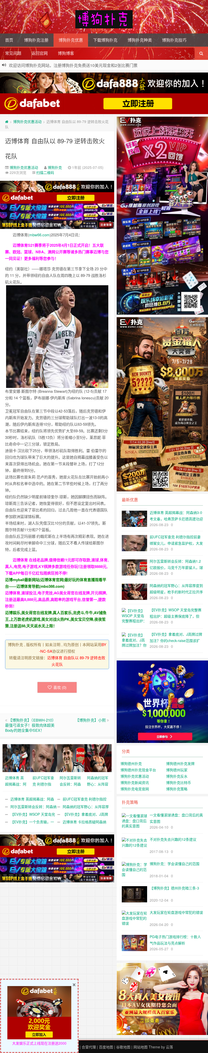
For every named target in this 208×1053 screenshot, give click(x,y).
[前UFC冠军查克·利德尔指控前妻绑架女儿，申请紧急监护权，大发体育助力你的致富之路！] (43, 757)
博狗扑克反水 (176, 776)
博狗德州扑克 (131, 763)
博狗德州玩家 (176, 769)
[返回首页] (6, 121)
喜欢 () (59, 687)
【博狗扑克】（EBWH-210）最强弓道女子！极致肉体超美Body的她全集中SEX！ (30, 725)
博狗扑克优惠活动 (27, 121)
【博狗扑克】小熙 (90, 720)
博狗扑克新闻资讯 (134, 782)
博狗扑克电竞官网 (134, 788)
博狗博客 (66, 53)
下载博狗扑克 (105, 40)
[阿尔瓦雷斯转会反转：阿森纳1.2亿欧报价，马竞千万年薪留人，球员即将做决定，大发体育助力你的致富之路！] (70, 757)
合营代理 (89, 1046)
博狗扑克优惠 (71, 40)
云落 (169, 1046)
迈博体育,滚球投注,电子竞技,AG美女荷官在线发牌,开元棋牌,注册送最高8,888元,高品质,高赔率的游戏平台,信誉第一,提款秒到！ (56, 599)
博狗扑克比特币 (178, 782)
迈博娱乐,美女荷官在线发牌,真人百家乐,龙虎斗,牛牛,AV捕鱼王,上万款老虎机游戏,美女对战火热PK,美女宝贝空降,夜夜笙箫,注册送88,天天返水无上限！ (56, 619)
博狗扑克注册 (36, 40)
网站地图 (140, 1046)
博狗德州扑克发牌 (180, 763)
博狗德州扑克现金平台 (138, 769)
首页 (9, 40)
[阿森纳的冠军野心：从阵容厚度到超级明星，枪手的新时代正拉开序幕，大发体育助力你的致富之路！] (98, 757)
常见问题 (13, 53)
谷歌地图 (123, 1046)
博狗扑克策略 (176, 788)
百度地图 (106, 1046)
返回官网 (39, 53)
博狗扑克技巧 (174, 40)
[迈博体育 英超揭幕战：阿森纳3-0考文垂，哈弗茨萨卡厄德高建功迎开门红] (16, 757)
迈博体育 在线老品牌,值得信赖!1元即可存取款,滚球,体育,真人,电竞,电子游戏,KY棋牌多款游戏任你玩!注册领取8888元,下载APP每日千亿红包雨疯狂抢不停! (57, 566)
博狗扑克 (55, 167)
